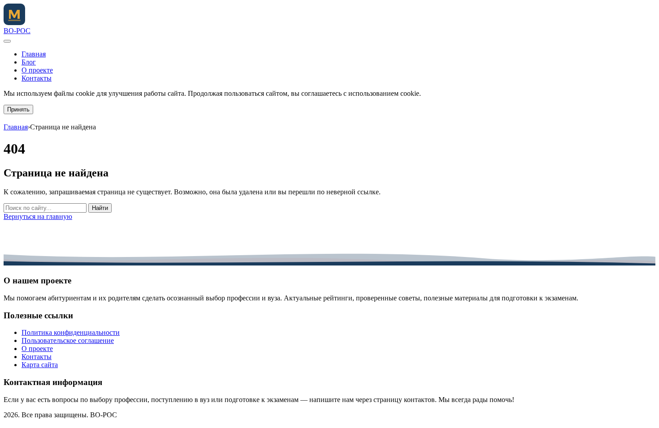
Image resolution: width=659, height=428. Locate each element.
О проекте (37, 70)
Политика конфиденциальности (71, 332)
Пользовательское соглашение (68, 340)
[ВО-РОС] (14, 22)
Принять (18, 109)
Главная (34, 54)
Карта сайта (40, 364)
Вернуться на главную (38, 216)
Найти (100, 208)
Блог (29, 62)
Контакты (37, 78)
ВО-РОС (17, 30)
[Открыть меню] (7, 41)
